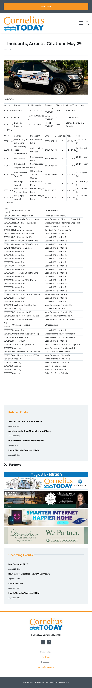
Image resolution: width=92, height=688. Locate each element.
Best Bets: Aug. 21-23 (18, 564)
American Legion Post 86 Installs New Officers (29, 431)
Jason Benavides (46, 667)
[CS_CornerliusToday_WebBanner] (46, 491)
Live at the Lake (15, 583)
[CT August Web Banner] (46, 472)
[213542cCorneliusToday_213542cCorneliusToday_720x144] (46, 509)
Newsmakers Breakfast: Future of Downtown (29, 573)
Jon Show (46, 657)
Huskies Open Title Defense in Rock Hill (26, 440)
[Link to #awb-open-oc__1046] (87, 23)
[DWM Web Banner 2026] (46, 528)
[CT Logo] (24, 16)
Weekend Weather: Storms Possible (25, 421)
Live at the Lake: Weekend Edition (24, 450)
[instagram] (49, 642)
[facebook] (43, 642)
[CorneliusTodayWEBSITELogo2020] (46, 619)
